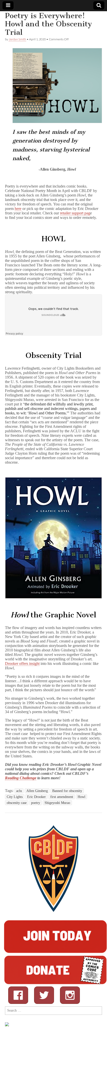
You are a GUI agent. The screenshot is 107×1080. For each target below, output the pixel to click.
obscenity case (17, 803)
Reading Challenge (20, 778)
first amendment (61, 797)
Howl (81, 797)
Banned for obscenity (67, 791)
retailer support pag (75, 213)
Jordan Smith (17, 39)
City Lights (15, 797)
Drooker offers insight (22, 663)
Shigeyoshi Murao (57, 803)
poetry (35, 803)
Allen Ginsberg (37, 791)
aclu (19, 791)
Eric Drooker (36, 797)
